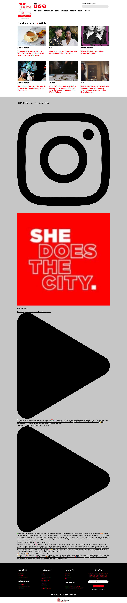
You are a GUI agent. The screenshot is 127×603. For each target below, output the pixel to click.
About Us (86, 11)
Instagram (68, 577)
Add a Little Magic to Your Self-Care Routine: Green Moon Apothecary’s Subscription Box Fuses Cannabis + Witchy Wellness (62, 89)
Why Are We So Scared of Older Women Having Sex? (92, 52)
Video (82, 83)
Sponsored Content (24, 586)
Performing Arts (48, 11)
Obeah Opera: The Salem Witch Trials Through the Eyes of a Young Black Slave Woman (32, 88)
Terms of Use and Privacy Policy (74, 588)
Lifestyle (52, 83)
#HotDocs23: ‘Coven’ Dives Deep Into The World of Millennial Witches (63, 52)
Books (57, 11)
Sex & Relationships (87, 48)
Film (35, 11)
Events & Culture (23, 48)
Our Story (21, 573)
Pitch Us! (20, 575)
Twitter (67, 573)
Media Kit (21, 584)
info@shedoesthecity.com (72, 586)
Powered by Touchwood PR (63, 594)
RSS (66, 578)
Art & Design (64, 11)
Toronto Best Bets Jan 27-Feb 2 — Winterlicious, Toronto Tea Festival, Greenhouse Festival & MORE (31, 53)
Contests (73, 11)
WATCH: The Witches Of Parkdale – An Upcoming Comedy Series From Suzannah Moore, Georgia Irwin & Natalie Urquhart (95, 89)
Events (80, 11)
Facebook (67, 575)
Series (40, 11)
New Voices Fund (23, 577)
